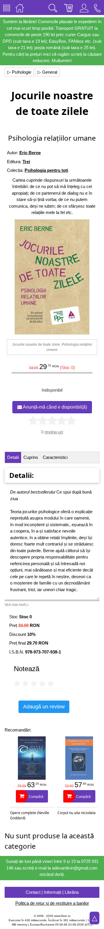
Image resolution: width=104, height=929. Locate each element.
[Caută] (53, 7)
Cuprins (30, 457)
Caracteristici (55, 457)
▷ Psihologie (19, 72)
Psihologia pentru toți (46, 170)
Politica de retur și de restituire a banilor (52, 903)
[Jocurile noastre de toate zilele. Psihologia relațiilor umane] (52, 277)
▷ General (47, 72)
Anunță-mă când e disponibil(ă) (54, 407)
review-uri (53, 431)
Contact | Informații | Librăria (52, 892)
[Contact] (97, 7)
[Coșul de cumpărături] (68, 7)
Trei (26, 161)
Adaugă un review (44, 707)
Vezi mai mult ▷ (17, 605)
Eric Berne (30, 152)
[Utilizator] (84, 7)
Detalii (13, 457)
